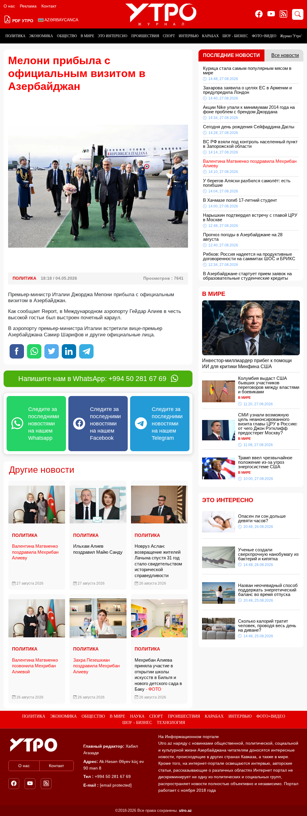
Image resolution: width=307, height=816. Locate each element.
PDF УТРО (22, 20)
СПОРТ (169, 36)
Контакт (48, 6)
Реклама (28, 6)
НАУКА (137, 716)
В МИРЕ (87, 36)
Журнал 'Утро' (291, 36)
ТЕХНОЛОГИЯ (171, 722)
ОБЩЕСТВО (67, 36)
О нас (9, 6)
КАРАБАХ (210, 36)
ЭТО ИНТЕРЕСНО (112, 36)
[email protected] (116, 785)
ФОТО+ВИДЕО (264, 36)
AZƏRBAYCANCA (60, 19)
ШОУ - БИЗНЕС (235, 36)
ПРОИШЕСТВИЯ (145, 36)
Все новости (285, 55)
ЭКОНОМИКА (41, 36)
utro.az (185, 810)
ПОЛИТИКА (15, 36)
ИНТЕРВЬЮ (188, 36)
